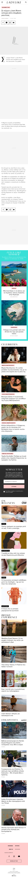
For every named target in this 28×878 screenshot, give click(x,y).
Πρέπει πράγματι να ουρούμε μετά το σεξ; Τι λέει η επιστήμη (13, 527)
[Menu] (2, 2)
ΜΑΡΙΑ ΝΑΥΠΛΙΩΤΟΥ (8, 365)
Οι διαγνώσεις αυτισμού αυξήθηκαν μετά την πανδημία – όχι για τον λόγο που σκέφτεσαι (13, 582)
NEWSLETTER (14, 861)
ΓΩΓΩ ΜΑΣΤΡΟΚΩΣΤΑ (8, 394)
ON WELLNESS (8, 502)
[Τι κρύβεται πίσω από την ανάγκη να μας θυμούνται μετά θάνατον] (14, 540)
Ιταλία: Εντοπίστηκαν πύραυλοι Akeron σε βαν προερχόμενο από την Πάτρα (13, 801)
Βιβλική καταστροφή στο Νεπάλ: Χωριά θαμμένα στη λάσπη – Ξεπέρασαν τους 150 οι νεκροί (12, 743)
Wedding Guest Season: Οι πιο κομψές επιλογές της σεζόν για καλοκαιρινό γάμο (12, 640)
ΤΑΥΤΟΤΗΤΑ (17, 845)
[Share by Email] (13, 22)
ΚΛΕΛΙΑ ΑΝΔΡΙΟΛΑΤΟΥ (8, 423)
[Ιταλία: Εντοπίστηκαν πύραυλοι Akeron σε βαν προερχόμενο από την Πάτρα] (14, 788)
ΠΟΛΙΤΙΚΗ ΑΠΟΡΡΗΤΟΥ (9, 852)
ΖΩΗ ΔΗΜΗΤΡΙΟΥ (14, 296)
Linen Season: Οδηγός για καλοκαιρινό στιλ (10, 714)
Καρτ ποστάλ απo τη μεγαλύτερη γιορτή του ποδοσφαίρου (13, 690)
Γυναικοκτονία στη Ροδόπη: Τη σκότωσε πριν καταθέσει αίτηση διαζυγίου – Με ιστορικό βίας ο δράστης (12, 772)
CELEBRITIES (6, 7)
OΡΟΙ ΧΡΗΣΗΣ (17, 849)
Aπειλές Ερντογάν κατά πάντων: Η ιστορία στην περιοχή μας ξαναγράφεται (13, 829)
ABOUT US (11, 849)
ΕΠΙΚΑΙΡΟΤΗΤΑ (9, 720)
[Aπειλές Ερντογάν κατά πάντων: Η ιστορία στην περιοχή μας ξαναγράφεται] (14, 817)
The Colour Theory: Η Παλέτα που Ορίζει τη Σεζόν (13, 666)
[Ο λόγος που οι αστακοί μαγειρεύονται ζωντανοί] (14, 596)
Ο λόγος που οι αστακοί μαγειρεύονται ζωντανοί (9, 610)
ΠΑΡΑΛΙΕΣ (14, 327)
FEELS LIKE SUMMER (14, 254)
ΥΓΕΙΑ (4, 524)
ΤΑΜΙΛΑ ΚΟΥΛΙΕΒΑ (7, 453)
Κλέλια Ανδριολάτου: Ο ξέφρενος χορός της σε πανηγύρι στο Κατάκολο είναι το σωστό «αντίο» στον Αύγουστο (13, 428)
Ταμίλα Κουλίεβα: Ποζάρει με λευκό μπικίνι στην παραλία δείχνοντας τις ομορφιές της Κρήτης (13, 458)
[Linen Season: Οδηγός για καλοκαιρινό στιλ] (14, 703)
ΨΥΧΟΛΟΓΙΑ (5, 550)
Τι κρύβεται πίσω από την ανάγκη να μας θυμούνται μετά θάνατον (13, 554)
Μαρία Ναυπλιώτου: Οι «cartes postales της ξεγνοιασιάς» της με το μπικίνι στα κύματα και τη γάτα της (14, 370)
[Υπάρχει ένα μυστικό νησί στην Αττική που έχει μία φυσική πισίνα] (14, 312)
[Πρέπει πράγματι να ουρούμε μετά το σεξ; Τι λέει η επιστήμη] (14, 513)
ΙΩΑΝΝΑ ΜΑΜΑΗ (4, 18)
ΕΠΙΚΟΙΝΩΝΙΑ (10, 845)
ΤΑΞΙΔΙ (14, 288)
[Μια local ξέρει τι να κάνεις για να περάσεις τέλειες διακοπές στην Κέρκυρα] (14, 273)
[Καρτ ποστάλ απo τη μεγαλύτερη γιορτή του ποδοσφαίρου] (14, 678)
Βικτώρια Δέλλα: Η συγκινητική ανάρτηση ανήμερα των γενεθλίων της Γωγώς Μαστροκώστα (13, 398)
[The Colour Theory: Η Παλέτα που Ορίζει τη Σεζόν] (14, 654)
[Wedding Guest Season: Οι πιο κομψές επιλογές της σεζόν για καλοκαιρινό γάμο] (14, 628)
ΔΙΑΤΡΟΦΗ (5, 606)
